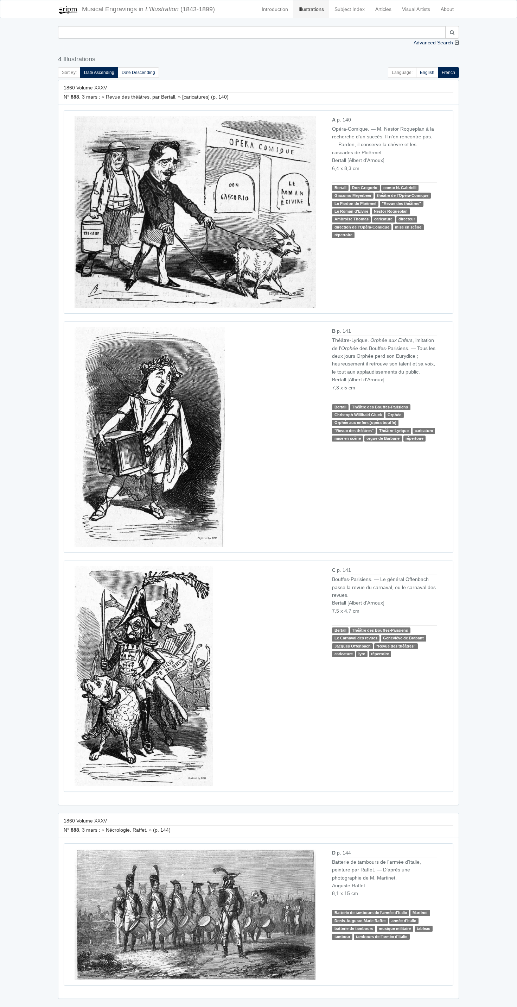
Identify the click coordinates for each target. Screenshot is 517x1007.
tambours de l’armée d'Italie (381, 936)
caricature (383, 219)
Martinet (420, 913)
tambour (342, 936)
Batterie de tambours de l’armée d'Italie (370, 913)
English (427, 72)
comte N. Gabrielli (399, 188)
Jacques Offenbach (352, 646)
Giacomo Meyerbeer (352, 195)
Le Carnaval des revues (355, 638)
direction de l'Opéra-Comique (361, 227)
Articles (383, 9)
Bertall (340, 188)
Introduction (275, 9)
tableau (423, 928)
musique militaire (395, 928)
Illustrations (311, 9)
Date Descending (138, 72)
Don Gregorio (364, 188)
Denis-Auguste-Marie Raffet (360, 921)
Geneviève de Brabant (403, 638)
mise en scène (408, 227)
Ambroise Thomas (351, 219)
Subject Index (349, 9)
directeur (406, 219)
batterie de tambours (353, 928)
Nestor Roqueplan (391, 211)
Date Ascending (99, 72)
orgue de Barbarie (383, 438)
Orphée (394, 415)
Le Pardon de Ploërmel (355, 203)
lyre (361, 654)
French (448, 72)
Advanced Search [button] (433, 42)
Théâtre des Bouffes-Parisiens (380, 407)
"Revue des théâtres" (401, 203)
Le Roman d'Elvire (351, 211)
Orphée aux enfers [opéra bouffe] (365, 423)
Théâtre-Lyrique (394, 431)
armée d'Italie (403, 921)
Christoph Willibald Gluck (358, 415)
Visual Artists (416, 9)
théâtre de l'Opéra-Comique (402, 195)
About (447, 9)
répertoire (343, 235)
